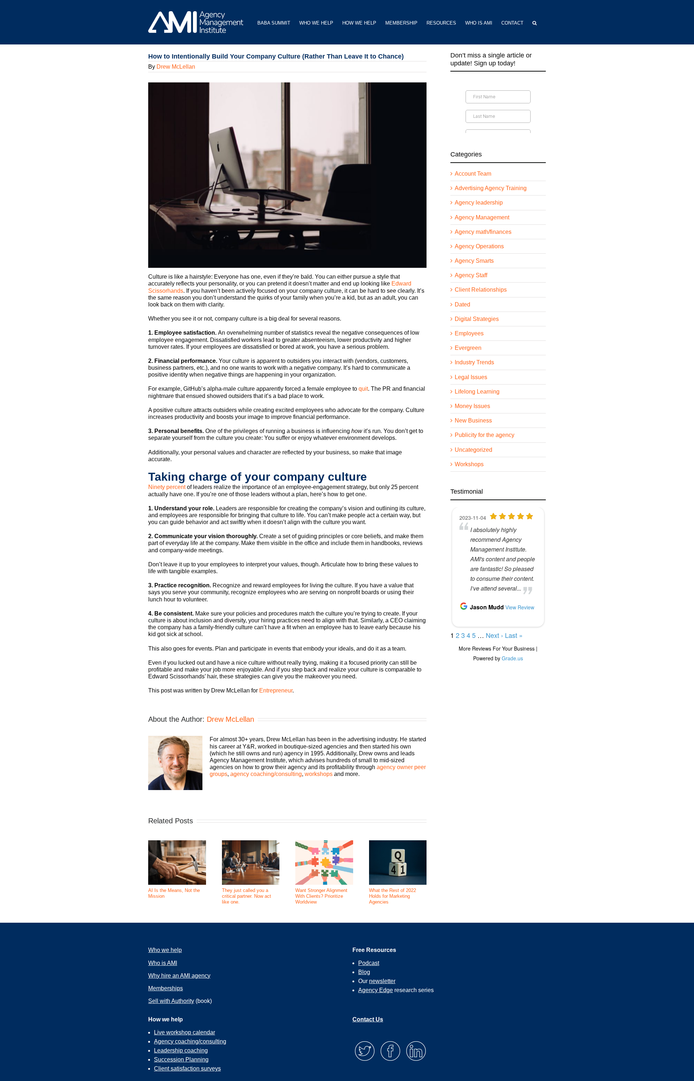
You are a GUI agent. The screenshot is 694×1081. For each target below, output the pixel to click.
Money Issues (472, 406)
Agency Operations (479, 246)
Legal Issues (471, 377)
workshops (319, 774)
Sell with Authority (171, 1001)
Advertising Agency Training (491, 188)
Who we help (165, 950)
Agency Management (482, 217)
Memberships (165, 988)
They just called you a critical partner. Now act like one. (246, 896)
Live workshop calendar (184, 1032)
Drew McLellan (176, 67)
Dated (462, 304)
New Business (473, 420)
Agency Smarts (474, 261)
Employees (469, 333)
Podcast (368, 963)
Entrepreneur (275, 690)
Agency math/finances (483, 232)
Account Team (473, 174)
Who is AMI (162, 963)
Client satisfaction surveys (187, 1068)
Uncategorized (473, 450)
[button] (534, 22)
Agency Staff (471, 275)
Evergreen (468, 348)
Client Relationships (481, 290)
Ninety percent (166, 487)
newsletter (382, 981)
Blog (364, 972)
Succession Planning (181, 1059)
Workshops (469, 464)
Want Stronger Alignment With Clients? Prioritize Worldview (321, 896)
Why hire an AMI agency (179, 976)
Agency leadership (479, 203)
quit (363, 389)
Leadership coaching (181, 1050)
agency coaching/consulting (266, 774)
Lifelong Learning (477, 392)
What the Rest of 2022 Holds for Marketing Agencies (392, 896)
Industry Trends (474, 362)
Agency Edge (375, 990)
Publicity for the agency (484, 435)
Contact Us (367, 1019)
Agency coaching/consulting (190, 1041)
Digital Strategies (477, 319)
